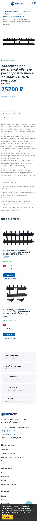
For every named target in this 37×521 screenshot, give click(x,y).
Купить (10, 275)
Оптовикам (5, 450)
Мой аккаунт (5, 473)
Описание (6, 113)
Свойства (16, 113)
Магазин (4, 500)
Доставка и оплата (8, 453)
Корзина (4, 480)
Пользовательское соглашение (12, 457)
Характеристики (9, 117)
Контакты (4, 461)
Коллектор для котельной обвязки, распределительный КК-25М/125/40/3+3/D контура (16, 252)
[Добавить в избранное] (17, 96)
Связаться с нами (8, 97)
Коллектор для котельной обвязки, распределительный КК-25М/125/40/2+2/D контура (16, 312)
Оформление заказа (8, 484)
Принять (7, 517)
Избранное (5, 477)
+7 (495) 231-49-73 (8, 431)
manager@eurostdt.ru (9, 434)
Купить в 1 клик (9, 278)
